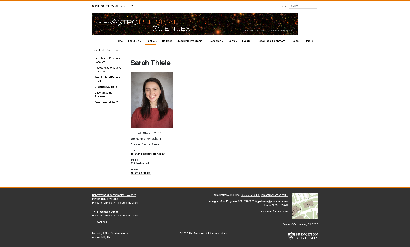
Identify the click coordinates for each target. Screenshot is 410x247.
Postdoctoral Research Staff (108, 79)
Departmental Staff (106, 102)
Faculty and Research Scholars (107, 60)
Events (246, 41)
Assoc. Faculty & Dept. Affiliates (108, 69)
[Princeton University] (113, 5)
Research (215, 41)
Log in (283, 6)
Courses (167, 41)
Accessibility (102, 237)
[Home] (195, 25)
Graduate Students (106, 86)
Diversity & (109, 233)
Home (119, 41)
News (231, 41)
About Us (133, 41)
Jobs (296, 41)
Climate (308, 41)
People (151, 41)
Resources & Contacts (271, 41)
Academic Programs (189, 41)
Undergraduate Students (103, 94)
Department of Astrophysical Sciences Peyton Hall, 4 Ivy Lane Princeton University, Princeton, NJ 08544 (115, 198)
